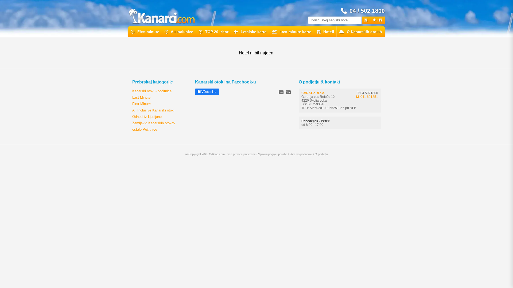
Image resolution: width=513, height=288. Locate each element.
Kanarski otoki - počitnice (152, 91)
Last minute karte (294, 32)
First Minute (141, 104)
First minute (147, 32)
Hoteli (328, 32)
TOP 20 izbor (216, 32)
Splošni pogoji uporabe (272, 154)
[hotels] (366, 20)
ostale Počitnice (144, 129)
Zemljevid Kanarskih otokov (153, 123)
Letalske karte (253, 32)
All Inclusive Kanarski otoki (153, 110)
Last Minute (141, 97)
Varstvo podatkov (301, 154)
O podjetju (321, 154)
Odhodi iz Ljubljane (147, 117)
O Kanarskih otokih (364, 32)
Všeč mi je (208, 92)
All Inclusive (181, 32)
